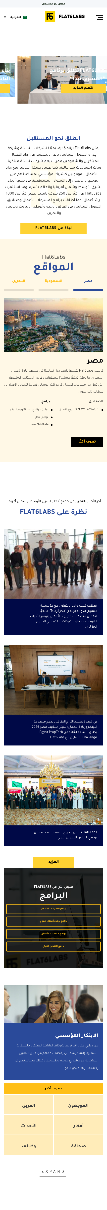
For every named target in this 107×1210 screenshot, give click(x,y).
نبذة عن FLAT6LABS (53, 229)
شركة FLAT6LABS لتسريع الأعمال (79, 409)
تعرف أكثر (87, 442)
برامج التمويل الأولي (54, 946)
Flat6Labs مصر (39, 424)
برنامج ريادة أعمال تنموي (53, 921)
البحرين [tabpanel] (18, 281)
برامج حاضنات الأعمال (53, 934)
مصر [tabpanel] (88, 281)
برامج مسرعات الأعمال (54, 909)
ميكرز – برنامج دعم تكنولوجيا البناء (29, 409)
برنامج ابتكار (42, 417)
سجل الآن (80, 88)
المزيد (53, 862)
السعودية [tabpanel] (53, 281)
